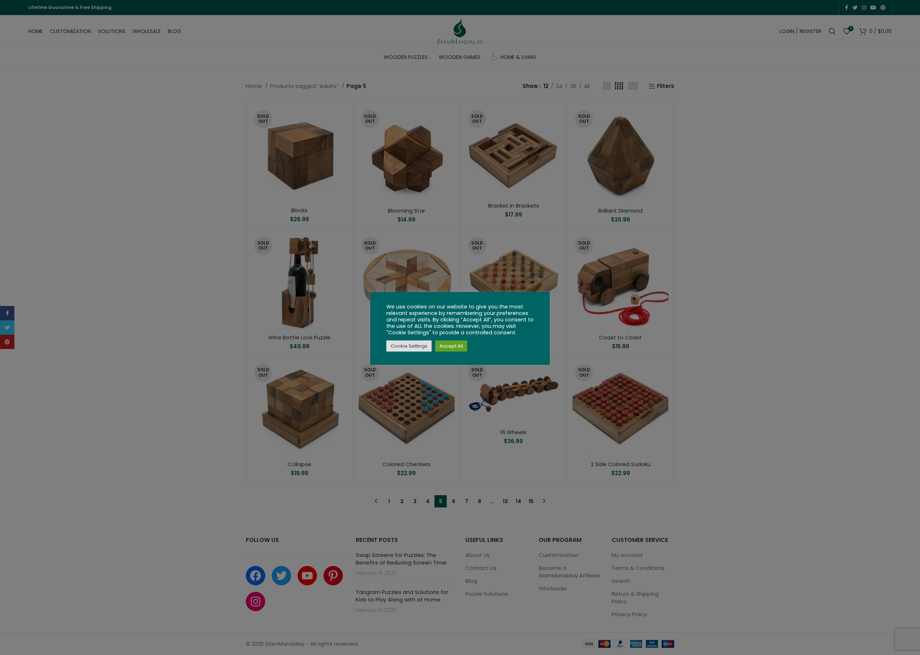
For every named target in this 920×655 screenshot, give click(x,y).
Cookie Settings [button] (409, 346)
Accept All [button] (451, 346)
